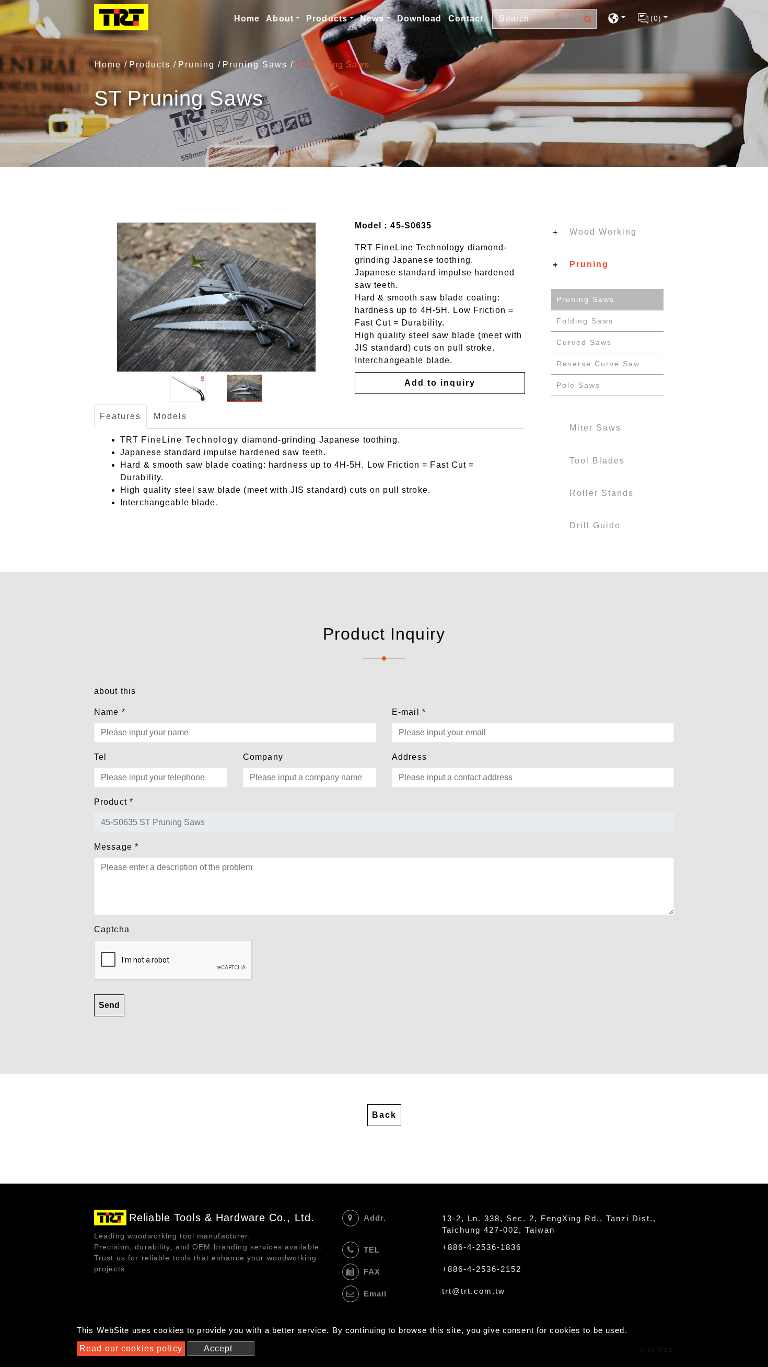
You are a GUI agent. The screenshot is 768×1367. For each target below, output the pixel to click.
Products (149, 64)
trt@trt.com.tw (473, 1291)
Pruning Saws (255, 64)
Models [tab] (170, 416)
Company (263, 756)
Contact (466, 18)
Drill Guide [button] (595, 525)
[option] (216, 297)
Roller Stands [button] (601, 493)
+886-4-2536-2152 (481, 1269)
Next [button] (334, 297)
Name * (109, 712)
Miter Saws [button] (595, 427)
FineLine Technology (190, 439)
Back (384, 1114)
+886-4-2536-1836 (481, 1247)
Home (248, 18)
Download (419, 18)
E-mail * (409, 712)
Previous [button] (98, 297)
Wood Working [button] (603, 231)
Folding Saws (584, 321)
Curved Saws (584, 342)
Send (109, 1005)
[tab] (607, 234)
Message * (116, 846)
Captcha (112, 929)
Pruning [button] (589, 264)
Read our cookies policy (130, 1348)
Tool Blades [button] (597, 460)
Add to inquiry (439, 382)
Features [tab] (120, 416)
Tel (100, 756)
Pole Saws (578, 385)
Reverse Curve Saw (598, 364)
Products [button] (326, 18)
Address (409, 756)
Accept (218, 1348)
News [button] (372, 18)
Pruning (196, 64)
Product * (113, 801)
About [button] (280, 18)
